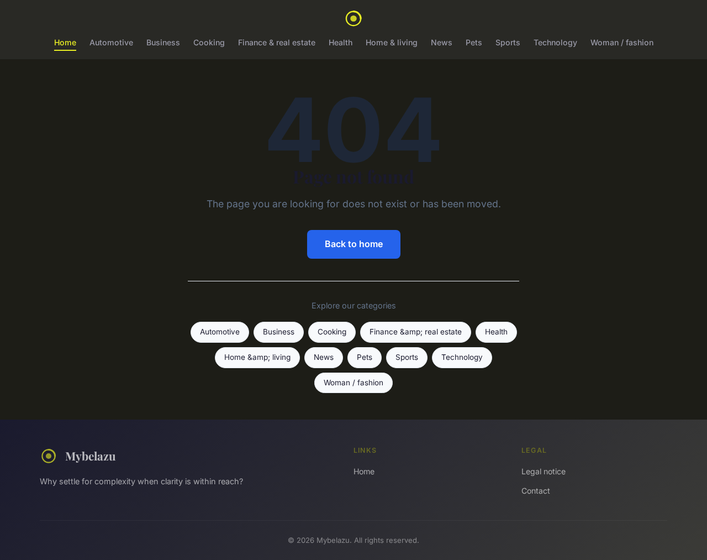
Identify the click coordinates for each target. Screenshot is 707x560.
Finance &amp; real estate (416, 331)
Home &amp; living (257, 357)
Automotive (111, 42)
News (441, 42)
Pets (474, 42)
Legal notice (543, 471)
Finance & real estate (276, 42)
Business (163, 42)
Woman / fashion (621, 42)
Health (340, 42)
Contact (535, 490)
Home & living (392, 42)
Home (65, 42)
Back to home (354, 243)
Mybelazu (90, 455)
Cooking (209, 42)
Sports (507, 42)
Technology (555, 42)
